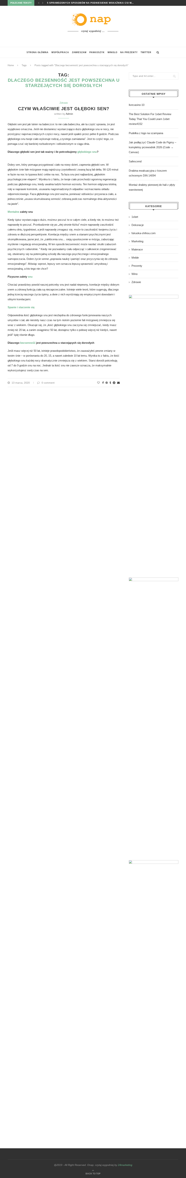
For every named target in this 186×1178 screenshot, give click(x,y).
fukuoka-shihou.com (144, 233)
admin (69, 113)
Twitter (146, 52)
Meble (135, 257)
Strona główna (37, 52)
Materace (137, 249)
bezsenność (27, 342)
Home (11, 65)
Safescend (135, 161)
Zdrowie (64, 102)
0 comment (48, 382)
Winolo (112, 52)
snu (30, 276)
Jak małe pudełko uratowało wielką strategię (80, 3)
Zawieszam (79, 52)
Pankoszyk (97, 52)
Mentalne (13, 211)
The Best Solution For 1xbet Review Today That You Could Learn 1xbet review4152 (150, 119)
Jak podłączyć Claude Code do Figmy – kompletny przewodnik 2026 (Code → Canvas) (152, 147)
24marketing (125, 1165)
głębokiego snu (87, 151)
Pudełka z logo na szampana (146, 133)
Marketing (137, 241)
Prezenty (137, 265)
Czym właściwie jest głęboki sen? (63, 108)
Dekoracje (138, 225)
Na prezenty (129, 52)
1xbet (135, 216)
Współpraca (60, 52)
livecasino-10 (136, 104)
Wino (135, 273)
